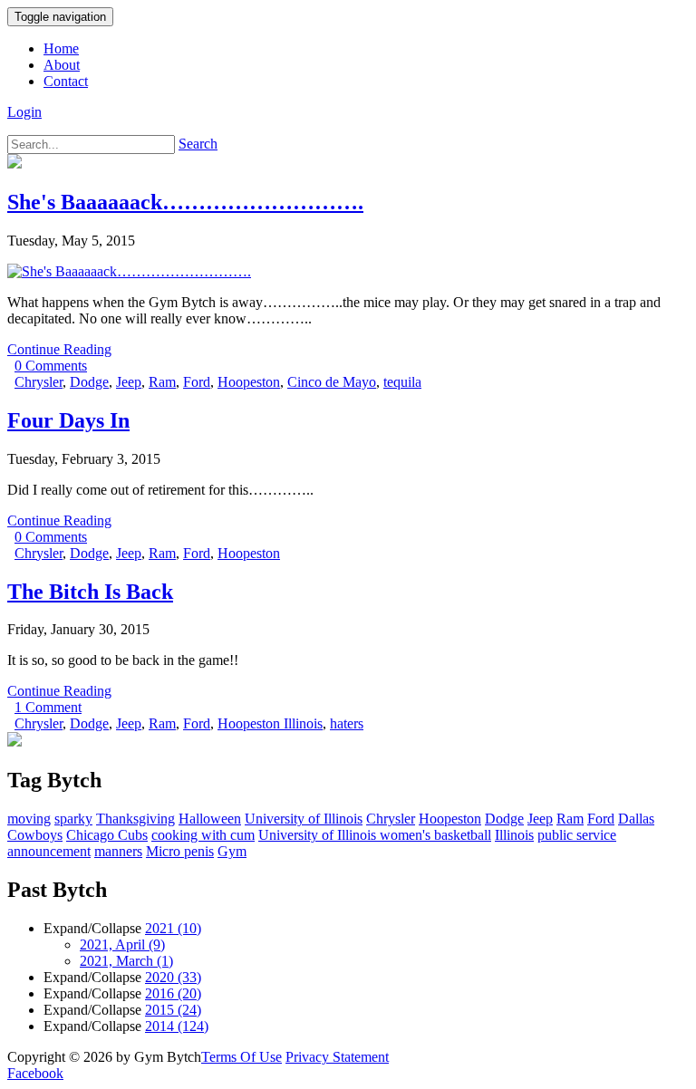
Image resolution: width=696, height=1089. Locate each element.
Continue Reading (59, 349)
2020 (173, 977)
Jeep (128, 382)
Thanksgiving (135, 818)
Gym (232, 851)
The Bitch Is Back (90, 591)
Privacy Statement (337, 1057)
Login (24, 112)
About (62, 64)
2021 (173, 928)
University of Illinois (303, 818)
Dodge (89, 382)
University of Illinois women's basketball (374, 835)
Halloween (210, 818)
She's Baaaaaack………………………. (185, 202)
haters (346, 723)
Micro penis (180, 851)
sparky (73, 818)
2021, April (122, 944)
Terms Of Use (241, 1057)
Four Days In (68, 420)
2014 (176, 1026)
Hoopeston (249, 382)
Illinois (514, 835)
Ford (196, 382)
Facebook (35, 1073)
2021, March (126, 961)
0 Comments (50, 365)
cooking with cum (203, 835)
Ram (162, 382)
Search (198, 143)
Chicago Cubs (107, 835)
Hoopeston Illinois (270, 723)
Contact (66, 81)
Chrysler (38, 382)
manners (118, 851)
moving (29, 818)
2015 (173, 1009)
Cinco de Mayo (331, 382)
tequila (402, 382)
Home (61, 48)
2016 (173, 993)
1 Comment (48, 707)
